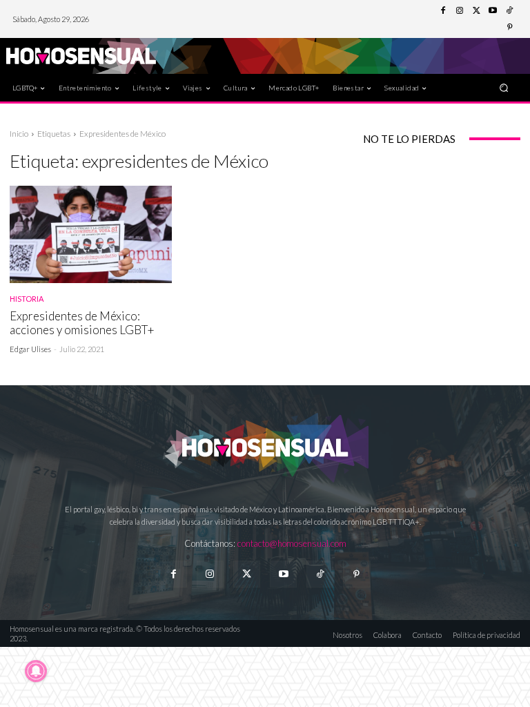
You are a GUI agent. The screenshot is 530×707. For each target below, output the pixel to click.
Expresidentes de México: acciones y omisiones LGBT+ (82, 323)
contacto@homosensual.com (291, 543)
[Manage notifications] (36, 671)
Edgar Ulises (30, 349)
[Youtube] (492, 11)
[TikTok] (509, 11)
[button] (504, 87)
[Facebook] (443, 11)
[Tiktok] (319, 574)
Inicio (19, 133)
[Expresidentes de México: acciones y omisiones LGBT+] (91, 234)
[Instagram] (459, 11)
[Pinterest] (509, 27)
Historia (26, 298)
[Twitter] (476, 11)
